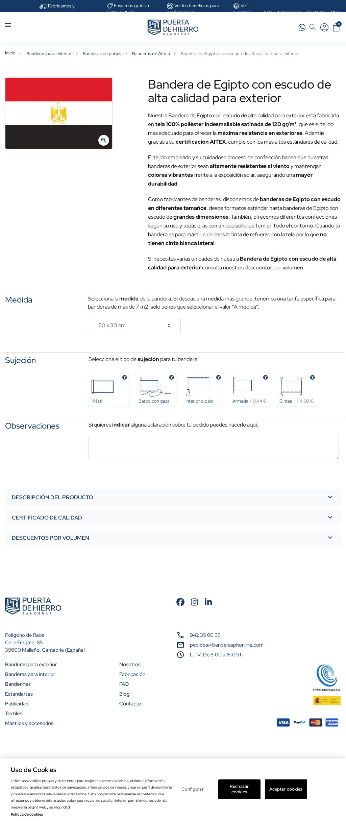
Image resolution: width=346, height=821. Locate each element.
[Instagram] (194, 601)
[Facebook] (180, 601)
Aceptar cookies (286, 789)
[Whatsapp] (302, 27)
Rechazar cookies (239, 789)
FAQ (124, 684)
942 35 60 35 (205, 635)
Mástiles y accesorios (29, 723)
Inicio (10, 53)
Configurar (192, 789)
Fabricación (132, 674)
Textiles (13, 713)
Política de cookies (27, 814)
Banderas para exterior (49, 53)
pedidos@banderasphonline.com (227, 645)
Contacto (130, 703)
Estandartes (19, 694)
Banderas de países (102, 53)
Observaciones (32, 426)
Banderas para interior (30, 674)
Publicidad (17, 703)
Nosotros (130, 664)
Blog (124, 694)
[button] (336, 27)
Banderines (18, 684)
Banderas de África (151, 53)
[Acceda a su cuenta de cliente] (324, 27)
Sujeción (20, 360)
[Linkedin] (208, 601)
